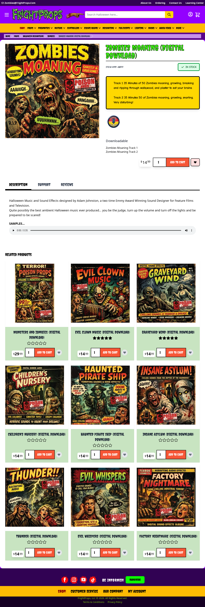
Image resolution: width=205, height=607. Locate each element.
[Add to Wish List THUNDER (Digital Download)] (59, 553)
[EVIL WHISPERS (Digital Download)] (102, 499)
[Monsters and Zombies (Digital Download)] (36, 295)
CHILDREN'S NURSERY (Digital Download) (37, 434)
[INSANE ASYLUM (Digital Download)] (168, 397)
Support (44, 184)
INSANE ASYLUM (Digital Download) (168, 434)
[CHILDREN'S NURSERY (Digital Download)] (36, 397)
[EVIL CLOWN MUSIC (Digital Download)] (102, 295)
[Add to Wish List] (195, 162)
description (18, 184)
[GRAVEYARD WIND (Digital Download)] (168, 295)
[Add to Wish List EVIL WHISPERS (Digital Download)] (125, 553)
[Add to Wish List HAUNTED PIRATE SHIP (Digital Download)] (125, 455)
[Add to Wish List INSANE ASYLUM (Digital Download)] (190, 455)
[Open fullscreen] (52, 91)
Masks (151, 28)
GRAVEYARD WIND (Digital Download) (168, 332)
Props (30, 28)
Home (8, 36)
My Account (137, 591)
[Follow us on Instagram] (74, 580)
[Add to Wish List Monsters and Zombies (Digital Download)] (59, 352)
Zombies (51, 36)
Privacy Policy (115, 602)
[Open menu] (6, 15)
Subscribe (135, 579)
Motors (58, 28)
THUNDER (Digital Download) (36, 536)
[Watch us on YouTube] (83, 580)
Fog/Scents (124, 28)
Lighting (139, 28)
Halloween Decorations (33, 36)
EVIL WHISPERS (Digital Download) (102, 536)
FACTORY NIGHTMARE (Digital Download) (168, 536)
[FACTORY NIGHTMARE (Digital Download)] (168, 499)
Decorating (108, 28)
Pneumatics (44, 28)
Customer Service (84, 591)
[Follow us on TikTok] (93, 580)
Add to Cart (177, 162)
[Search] (169, 14)
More (180, 29)
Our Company (113, 591)
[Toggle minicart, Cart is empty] (197, 14)
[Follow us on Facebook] (64, 580)
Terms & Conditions (93, 602)
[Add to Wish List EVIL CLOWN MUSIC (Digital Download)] (125, 352)
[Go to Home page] (37, 14)
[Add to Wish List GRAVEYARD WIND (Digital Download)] (190, 352)
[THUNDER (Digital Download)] (36, 499)
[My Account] (190, 14)
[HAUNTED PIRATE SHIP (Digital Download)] (102, 397)
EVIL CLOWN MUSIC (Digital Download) (102, 332)
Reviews (67, 184)
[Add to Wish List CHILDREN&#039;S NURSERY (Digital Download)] (59, 455)
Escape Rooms (91, 28)
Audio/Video (165, 28)
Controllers (73, 28)
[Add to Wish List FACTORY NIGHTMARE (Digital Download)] (190, 553)
